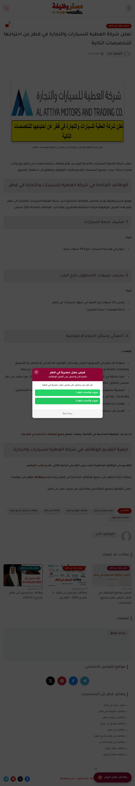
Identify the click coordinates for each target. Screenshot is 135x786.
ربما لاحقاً (67, 414)
